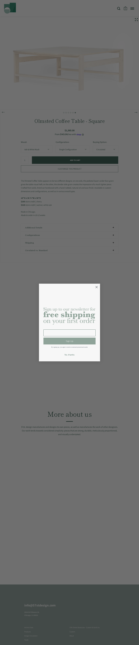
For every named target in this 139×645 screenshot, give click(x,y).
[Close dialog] (96, 287)
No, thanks (70, 354)
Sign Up (69, 341)
